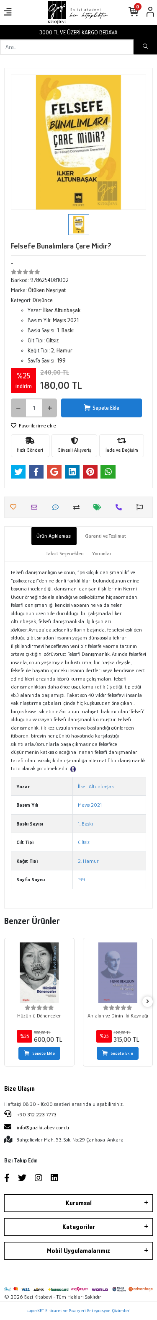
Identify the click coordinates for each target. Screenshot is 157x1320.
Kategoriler (78, 1227)
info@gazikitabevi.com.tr (43, 1127)
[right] (148, 1001)
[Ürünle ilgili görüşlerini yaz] (57, 507)
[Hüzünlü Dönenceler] (39, 973)
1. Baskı (85, 823)
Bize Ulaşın (19, 1088)
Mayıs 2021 (90, 805)
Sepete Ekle (106, 407)
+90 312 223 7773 (36, 1114)
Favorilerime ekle (37, 425)
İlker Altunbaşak (96, 786)
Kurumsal (79, 1203)
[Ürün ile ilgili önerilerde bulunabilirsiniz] (141, 507)
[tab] (54, 536)
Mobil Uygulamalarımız (78, 1251)
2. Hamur (88, 861)
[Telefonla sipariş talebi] (120, 507)
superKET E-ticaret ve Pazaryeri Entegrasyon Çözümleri (78, 1310)
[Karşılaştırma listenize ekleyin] (78, 507)
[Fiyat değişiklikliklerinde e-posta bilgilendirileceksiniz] (99, 507)
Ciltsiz (84, 842)
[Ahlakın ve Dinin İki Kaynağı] (118, 973)
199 (81, 879)
